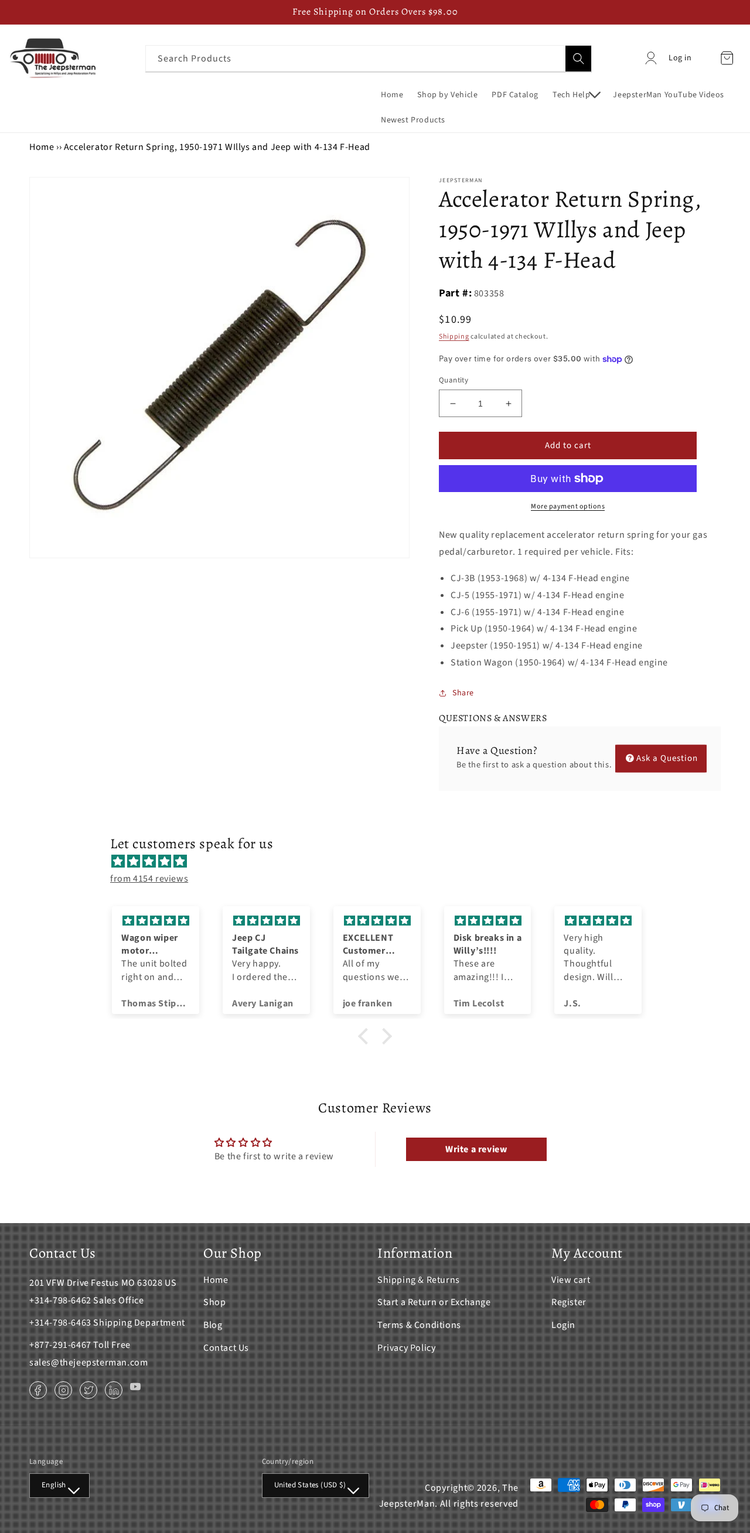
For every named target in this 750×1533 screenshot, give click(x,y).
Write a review (476, 1149)
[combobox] (368, 58)
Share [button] (463, 693)
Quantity (453, 380)
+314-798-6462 (60, 1300)
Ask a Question (667, 758)
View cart (570, 1279)
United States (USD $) (310, 1485)
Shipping (454, 337)
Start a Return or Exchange (434, 1302)
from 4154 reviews (149, 878)
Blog (212, 1325)
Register (569, 1302)
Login (563, 1325)
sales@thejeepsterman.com (88, 1362)
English (54, 1485)
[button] (576, 95)
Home (41, 147)
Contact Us (226, 1347)
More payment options (568, 506)
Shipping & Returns (418, 1279)
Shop (214, 1302)
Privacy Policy (406, 1347)
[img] (381, 861)
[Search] (578, 58)
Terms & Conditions (419, 1325)
